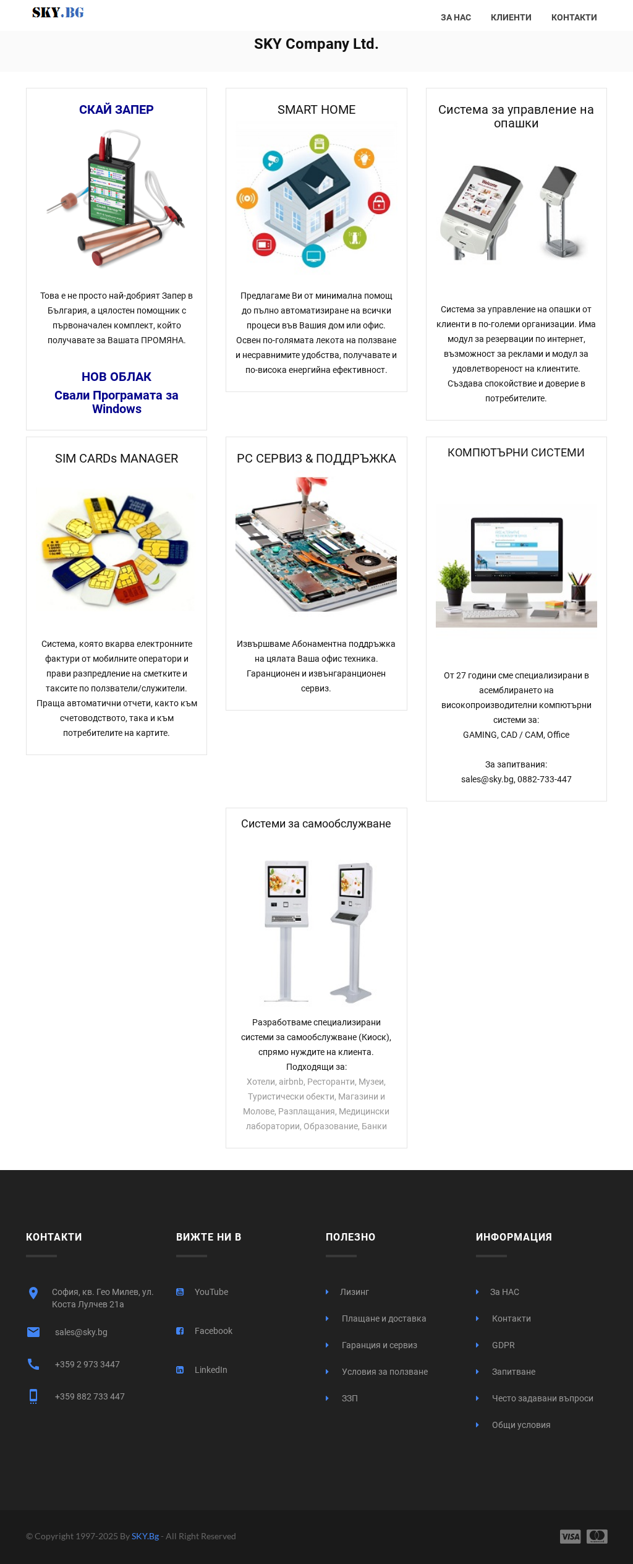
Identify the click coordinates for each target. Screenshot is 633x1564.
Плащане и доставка (383, 1318)
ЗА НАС (456, 17)
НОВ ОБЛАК (116, 376)
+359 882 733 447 (75, 1396)
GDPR (502, 1345)
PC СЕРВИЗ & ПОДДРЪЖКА (316, 458)
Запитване (512, 1372)
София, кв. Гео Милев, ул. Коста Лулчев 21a (90, 1297)
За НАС (504, 1292)
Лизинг (354, 1292)
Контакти (510, 1318)
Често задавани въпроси (541, 1398)
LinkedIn (211, 1370)
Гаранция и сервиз (378, 1345)
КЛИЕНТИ (511, 17)
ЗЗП (349, 1398)
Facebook (213, 1331)
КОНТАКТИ (574, 17)
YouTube (211, 1292)
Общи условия (520, 1425)
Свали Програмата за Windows (116, 402)
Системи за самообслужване (316, 823)
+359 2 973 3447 (73, 1364)
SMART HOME (316, 109)
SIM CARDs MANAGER (116, 458)
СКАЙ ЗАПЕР (116, 109)
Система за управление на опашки (516, 116)
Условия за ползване (384, 1372)
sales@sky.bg (67, 1332)
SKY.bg (146, 1536)
